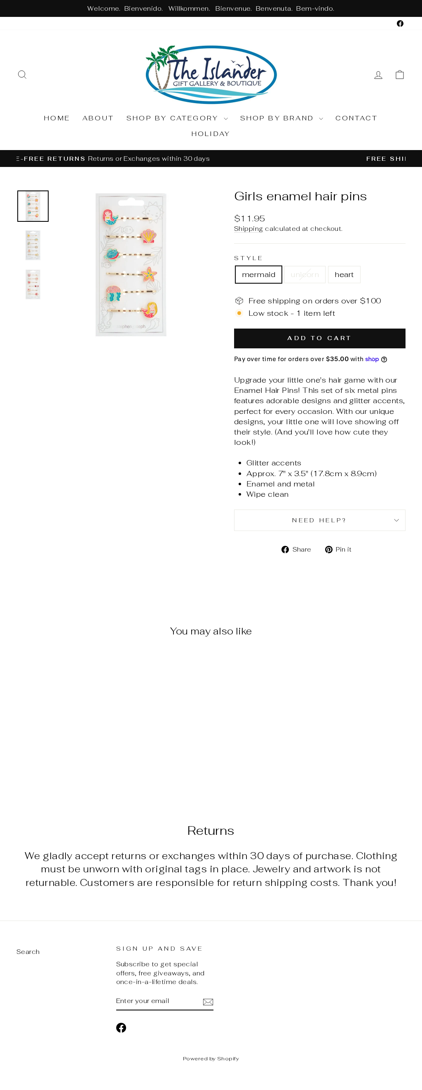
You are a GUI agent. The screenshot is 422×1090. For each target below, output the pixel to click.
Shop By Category (174, 118)
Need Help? (319, 520)
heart (344, 274)
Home (57, 118)
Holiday (211, 133)
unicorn (305, 274)
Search (28, 952)
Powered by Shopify (211, 1058)
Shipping (248, 229)
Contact (356, 118)
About (98, 118)
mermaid (258, 274)
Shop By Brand (278, 118)
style (249, 258)
